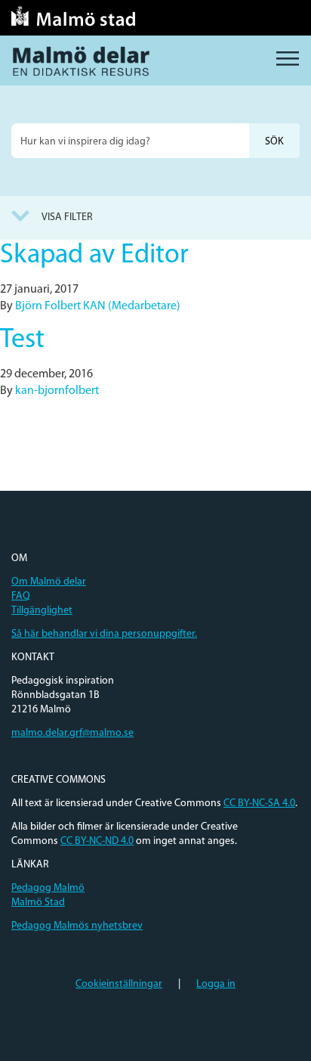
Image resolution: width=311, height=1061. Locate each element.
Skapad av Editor (94, 255)
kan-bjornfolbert (57, 391)
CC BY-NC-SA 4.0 (259, 803)
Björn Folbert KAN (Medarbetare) (97, 306)
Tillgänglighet (41, 610)
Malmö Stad (38, 902)
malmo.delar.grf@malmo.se (72, 733)
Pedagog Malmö (48, 888)
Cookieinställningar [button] (118, 984)
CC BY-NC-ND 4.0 (97, 841)
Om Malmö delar (48, 582)
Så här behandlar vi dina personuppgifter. (104, 634)
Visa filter (67, 217)
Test (22, 340)
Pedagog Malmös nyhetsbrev (77, 926)
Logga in (216, 984)
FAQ (20, 596)
